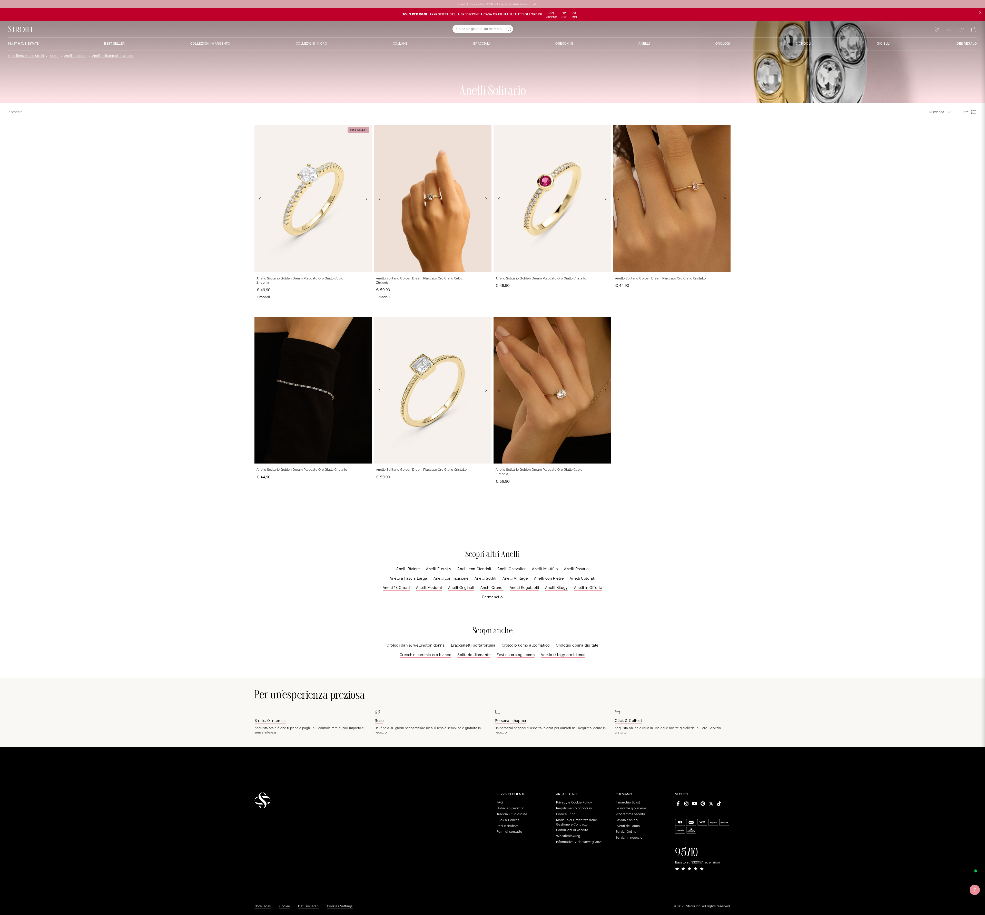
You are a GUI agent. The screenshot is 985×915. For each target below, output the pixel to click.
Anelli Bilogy (556, 588)
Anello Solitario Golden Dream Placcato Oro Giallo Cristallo (541, 278)
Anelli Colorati (582, 578)
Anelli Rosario (576, 569)
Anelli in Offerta (588, 588)
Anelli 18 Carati (396, 588)
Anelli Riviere (408, 569)
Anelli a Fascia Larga (408, 578)
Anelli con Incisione (451, 578)
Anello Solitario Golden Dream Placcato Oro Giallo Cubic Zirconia (300, 281)
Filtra (965, 112)
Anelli (54, 56)
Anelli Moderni (429, 588)
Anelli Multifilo (545, 569)
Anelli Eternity (438, 569)
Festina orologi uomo (516, 655)
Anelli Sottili (485, 578)
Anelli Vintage (515, 578)
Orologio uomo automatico (526, 645)
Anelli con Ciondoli (474, 569)
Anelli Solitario (75, 56)
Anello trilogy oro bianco (563, 655)
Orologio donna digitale (577, 645)
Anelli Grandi (492, 588)
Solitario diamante (473, 655)
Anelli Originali (461, 588)
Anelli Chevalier (511, 569)
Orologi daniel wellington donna (416, 645)
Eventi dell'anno (628, 826)
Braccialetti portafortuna (473, 645)
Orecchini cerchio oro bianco (425, 655)
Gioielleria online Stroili (26, 56)
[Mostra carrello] (974, 29)
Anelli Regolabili (524, 588)
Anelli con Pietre (549, 578)
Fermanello (492, 597)
